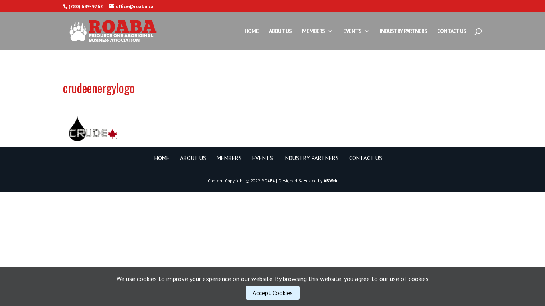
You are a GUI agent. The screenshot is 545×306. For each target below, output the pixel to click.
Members (313, 31)
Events (352, 31)
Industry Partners (403, 31)
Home (252, 31)
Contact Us (451, 31)
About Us (280, 31)
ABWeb (330, 181)
